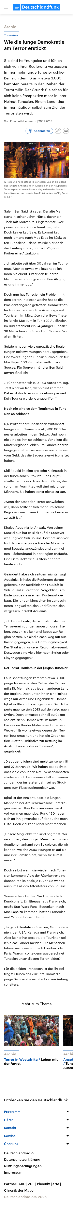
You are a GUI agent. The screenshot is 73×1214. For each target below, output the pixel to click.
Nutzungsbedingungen (23, 1166)
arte (57, 1184)
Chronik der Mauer (19, 1190)
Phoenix (44, 1184)
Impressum (13, 1172)
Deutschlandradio (18, 1153)
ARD (22, 1184)
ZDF (32, 1184)
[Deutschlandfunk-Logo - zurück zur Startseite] (36, 7)
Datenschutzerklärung (22, 1159)
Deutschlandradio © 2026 (25, 1197)
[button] (6, 7)
